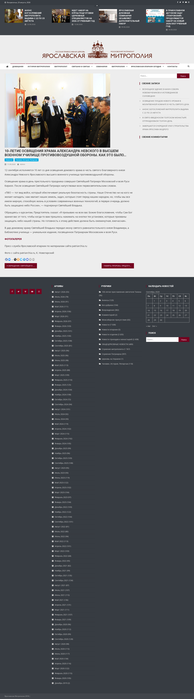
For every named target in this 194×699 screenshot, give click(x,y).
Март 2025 (59, 375)
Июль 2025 (60, 355)
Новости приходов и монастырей (117, 339)
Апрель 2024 (60, 429)
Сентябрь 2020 (61, 639)
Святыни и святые (81, 66)
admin (22, 164)
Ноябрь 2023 (60, 453)
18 (173, 310)
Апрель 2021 (60, 605)
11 (173, 305)
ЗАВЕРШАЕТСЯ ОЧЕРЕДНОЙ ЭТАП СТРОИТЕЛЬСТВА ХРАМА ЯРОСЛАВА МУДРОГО (165, 128)
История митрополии (39, 66)
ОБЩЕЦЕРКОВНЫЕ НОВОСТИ (115, 344)
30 (161, 320)
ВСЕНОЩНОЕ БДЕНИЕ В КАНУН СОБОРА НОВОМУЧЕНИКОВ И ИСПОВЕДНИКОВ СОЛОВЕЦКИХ (160, 92)
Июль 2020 (60, 649)
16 (161, 310)
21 (149, 315)
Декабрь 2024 (61, 389)
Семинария (101, 66)
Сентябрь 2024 (61, 404)
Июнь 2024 (60, 419)
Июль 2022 (60, 531)
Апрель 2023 (60, 487)
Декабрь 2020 (61, 624)
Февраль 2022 (61, 556)
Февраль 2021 (61, 614)
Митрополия (118, 66)
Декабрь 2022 (61, 507)
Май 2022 (59, 541)
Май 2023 (59, 482)
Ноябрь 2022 (60, 512)
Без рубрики (107, 305)
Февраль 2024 (61, 438)
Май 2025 (59, 365)
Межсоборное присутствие (114, 320)
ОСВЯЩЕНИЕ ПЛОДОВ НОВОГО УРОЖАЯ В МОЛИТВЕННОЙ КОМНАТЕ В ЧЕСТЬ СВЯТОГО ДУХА (165, 103)
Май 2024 (59, 424)
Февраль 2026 (61, 321)
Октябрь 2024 (61, 399)
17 (167, 310)
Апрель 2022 (60, 546)
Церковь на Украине (111, 359)
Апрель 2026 (60, 311)
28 (149, 320)
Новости (9, 160)
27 (186, 315)
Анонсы (105, 300)
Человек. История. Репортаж (26, 160)
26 (180, 315)
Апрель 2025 (60, 370)
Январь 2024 (60, 443)
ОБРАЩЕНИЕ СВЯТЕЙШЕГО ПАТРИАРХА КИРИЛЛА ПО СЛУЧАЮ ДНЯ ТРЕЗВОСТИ (22, 265)
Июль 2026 (60, 297)
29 (155, 320)
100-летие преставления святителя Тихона (121, 292)
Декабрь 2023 (61, 448)
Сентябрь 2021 (61, 580)
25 (173, 315)
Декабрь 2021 (61, 565)
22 (155, 315)
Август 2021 (60, 585)
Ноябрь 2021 (60, 570)
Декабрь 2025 (61, 331)
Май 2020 (59, 658)
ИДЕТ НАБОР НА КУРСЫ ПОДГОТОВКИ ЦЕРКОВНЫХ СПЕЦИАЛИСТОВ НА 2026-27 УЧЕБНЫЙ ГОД (83, 15)
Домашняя (17, 66)
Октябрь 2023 (61, 458)
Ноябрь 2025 (60, 336)
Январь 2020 (60, 678)
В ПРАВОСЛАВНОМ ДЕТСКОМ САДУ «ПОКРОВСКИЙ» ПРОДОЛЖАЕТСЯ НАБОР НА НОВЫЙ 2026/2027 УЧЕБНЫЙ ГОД (176, 18)
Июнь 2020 (60, 653)
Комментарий (108, 315)
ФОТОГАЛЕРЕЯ (13, 239)
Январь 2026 (60, 326)
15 (155, 310)
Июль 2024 (60, 414)
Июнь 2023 (60, 477)
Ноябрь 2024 (60, 394)
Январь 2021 (60, 619)
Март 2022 (59, 551)
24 (167, 315)
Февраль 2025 (61, 380)
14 (149, 310)
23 (161, 315)
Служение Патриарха (111, 354)
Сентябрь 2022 (61, 521)
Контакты (172, 66)
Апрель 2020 (60, 663)
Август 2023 (60, 468)
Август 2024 (60, 409)
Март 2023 (59, 492)
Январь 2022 (60, 561)
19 (180, 310)
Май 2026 (59, 306)
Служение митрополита (113, 349)
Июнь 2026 (60, 301)
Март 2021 (59, 609)
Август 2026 (60, 292)
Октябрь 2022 (61, 517)
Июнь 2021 (60, 595)
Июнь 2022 (60, 536)
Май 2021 (59, 600)
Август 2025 (60, 350)
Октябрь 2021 (61, 575)
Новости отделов (109, 334)
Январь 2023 (60, 502)
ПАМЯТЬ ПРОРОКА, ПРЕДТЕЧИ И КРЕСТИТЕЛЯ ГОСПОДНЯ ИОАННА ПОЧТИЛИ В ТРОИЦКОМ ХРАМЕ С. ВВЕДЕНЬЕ (119, 265)
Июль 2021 (60, 590)
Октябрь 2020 (61, 634)
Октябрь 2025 (61, 341)
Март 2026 (59, 316)
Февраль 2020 (61, 673)
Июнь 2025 (60, 360)
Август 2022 (60, 526)
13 (186, 305)
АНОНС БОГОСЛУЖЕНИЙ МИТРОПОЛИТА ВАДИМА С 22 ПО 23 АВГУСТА (35, 15)
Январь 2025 (60, 385)
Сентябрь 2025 (61, 345)
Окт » (154, 326)
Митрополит (60, 66)
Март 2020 (59, 668)
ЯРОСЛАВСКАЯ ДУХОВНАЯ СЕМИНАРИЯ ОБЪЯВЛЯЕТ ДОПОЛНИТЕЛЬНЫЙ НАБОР (129, 17)
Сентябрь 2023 (61, 463)
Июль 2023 (60, 473)
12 (180, 305)
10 (167, 305)
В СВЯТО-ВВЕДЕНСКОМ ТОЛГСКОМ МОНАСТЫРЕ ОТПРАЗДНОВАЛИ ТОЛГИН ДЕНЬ (164, 119)
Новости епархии (110, 329)
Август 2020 (60, 644)
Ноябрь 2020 (60, 629)
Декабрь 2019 (61, 683)
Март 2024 (59, 433)
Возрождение (108, 310)
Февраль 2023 (61, 497)
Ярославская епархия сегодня (146, 66)
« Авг (148, 326)
